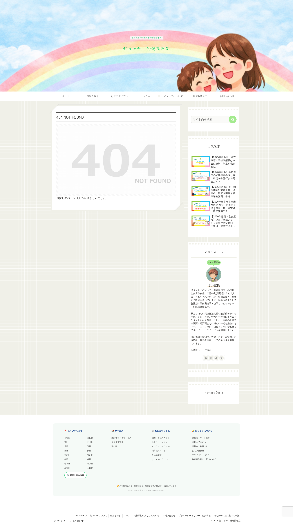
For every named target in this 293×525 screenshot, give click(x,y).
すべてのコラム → (160, 459)
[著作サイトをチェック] (206, 358)
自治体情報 (157, 455)
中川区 (90, 442)
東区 (66, 442)
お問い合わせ (198, 450)
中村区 (67, 455)
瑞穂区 (67, 468)
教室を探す (115, 515)
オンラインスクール (161, 446)
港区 (89, 446)
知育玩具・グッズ (160, 450)
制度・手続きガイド (161, 438)
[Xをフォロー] (211, 358)
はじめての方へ (199, 442)
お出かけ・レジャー (161, 442)
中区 (66, 459)
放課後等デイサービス (121, 438)
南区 (89, 450)
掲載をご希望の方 (200, 446)
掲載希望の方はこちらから (146, 515)
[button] (233, 119)
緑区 (89, 459)
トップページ (80, 515)
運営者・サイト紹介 (201, 438)
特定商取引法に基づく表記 (204, 459)
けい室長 (214, 285)
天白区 (90, 468)
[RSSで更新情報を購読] (221, 358)
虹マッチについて (98, 515)
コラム (127, 515)
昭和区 (67, 463)
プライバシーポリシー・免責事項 (195, 515)
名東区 (90, 463)
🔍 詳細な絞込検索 (75, 475)
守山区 (90, 455)
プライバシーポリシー (202, 455)
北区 (66, 446)
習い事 (114, 446)
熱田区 (90, 438)
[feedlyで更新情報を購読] (216, 358)
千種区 (67, 438)
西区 (66, 450)
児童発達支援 (117, 442)
